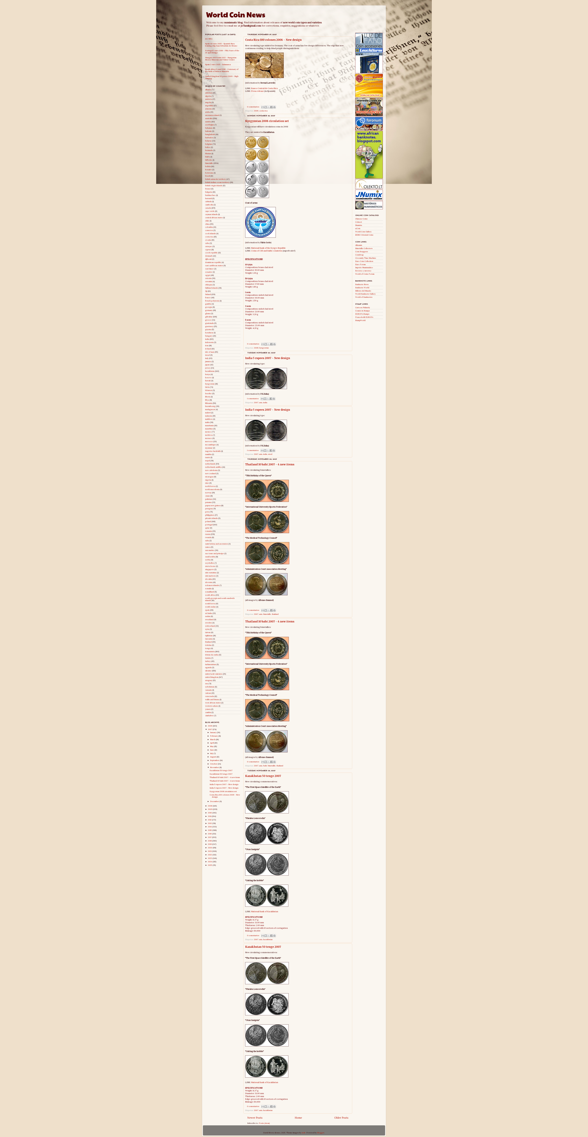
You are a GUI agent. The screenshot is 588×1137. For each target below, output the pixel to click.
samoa (208, 547)
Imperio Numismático (364, 267)
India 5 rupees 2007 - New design (267, 358)
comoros (209, 230)
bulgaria (208, 192)
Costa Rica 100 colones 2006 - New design (273, 40)
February (214, 736)
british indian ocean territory (217, 182)
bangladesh (210, 134)
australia (208, 118)
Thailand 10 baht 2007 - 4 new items (269, 464)
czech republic (211, 252)
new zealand (210, 473)
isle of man (209, 352)
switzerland (210, 626)
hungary (208, 336)
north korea (210, 486)
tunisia (208, 658)
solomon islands (212, 585)
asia (260, 402)
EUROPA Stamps (362, 314)
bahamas (208, 128)
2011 (210, 816)
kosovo (208, 377)
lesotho (208, 393)
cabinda (208, 201)
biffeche (208, 160)
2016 (210, 834)
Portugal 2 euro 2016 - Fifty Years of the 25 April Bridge (222, 51)
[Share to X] (268, 107)
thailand (275, 614)
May (212, 746)
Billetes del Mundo (363, 291)
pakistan (208, 499)
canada (208, 208)
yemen (208, 709)
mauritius (209, 429)
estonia (208, 278)
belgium (208, 144)
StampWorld (360, 320)
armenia (208, 109)
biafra (207, 157)
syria (207, 629)
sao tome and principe (214, 553)
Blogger (320, 1132)
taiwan (208, 632)
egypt (207, 275)
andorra (208, 99)
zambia (208, 712)
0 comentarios (253, 107)
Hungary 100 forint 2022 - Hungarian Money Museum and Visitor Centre (220, 58)
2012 (210, 820)
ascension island (212, 115)
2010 (210, 813)
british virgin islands (213, 185)
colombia (209, 227)
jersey (207, 368)
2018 (210, 841)
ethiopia (208, 284)
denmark (208, 256)
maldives (208, 419)
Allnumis (358, 245)
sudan (207, 616)
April (212, 743)
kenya (207, 374)
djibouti (208, 259)
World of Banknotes (363, 297)
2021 (210, 851)
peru (207, 512)
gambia (208, 304)
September (215, 760)
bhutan (208, 153)
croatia (208, 240)
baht (265, 765)
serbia (207, 560)
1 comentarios (253, 398)
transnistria (210, 651)
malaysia (208, 416)
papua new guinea (213, 505)
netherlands (210, 464)
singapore (209, 569)
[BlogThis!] (265, 107)
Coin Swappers (361, 251)
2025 (210, 865)
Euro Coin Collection (364, 261)
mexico (208, 432)
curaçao (208, 246)
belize (207, 147)
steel (270, 454)
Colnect (358, 222)
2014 (210, 826)
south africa (210, 595)
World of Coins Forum (364, 274)
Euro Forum (360, 264)
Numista (358, 225)
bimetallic (267, 614)
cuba (207, 243)
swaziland (209, 619)
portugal (209, 524)
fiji (206, 291)
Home (298, 1117)
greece (208, 320)
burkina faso (210, 195)
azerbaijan (209, 125)
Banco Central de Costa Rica (264, 88)
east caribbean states (214, 265)
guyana (208, 329)
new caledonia (211, 470)
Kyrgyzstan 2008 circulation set (267, 121)
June (212, 750)
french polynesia (212, 301)
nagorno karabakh (213, 451)
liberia (207, 396)
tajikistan (209, 635)
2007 (256, 402)
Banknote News (362, 284)
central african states (214, 217)
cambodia (209, 204)
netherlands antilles (213, 467)
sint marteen (210, 576)
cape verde (210, 211)
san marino (209, 550)
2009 (210, 809)
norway (208, 492)
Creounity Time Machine (365, 258)
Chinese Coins (361, 219)
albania (208, 89)
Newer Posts (254, 1117)
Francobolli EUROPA (364, 317)
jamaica (208, 361)
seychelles (209, 563)
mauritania (209, 425)
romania (208, 531)
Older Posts (341, 1117)
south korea (210, 603)
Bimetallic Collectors (364, 248)
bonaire (208, 169)
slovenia (208, 582)
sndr (303, 1132)
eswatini (208, 281)
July (212, 753)
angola (208, 102)
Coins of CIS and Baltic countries (266, 250)
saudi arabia (210, 556)
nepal (207, 460)
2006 (256, 111)
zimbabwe (209, 715)
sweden (208, 623)
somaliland (209, 592)
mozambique (210, 444)
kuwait (208, 380)
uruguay (208, 680)
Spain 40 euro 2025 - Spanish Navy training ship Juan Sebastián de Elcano (221, 44)
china (207, 224)
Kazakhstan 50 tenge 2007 (263, 776)
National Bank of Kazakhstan (264, 911)
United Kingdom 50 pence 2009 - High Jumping (221, 77)
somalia (208, 588)
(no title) (208, 39)
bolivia (208, 166)
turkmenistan (210, 664)
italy (207, 358)
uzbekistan (209, 687)
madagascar (210, 409)
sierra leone (210, 566)
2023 (210, 858)
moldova (208, 435)
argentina (209, 105)
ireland (208, 349)
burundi (208, 198)
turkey (208, 661)
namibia (208, 454)
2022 (210, 855)
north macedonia (212, 489)
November (214, 767)
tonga (207, 648)
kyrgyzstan (264, 348)
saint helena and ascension (216, 544)
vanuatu (208, 690)
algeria (208, 96)
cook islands (210, 233)
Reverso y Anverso (363, 271)
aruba (207, 112)
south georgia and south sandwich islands (220, 599)
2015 (210, 830)
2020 (210, 847)
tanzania (208, 639)
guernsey (209, 326)
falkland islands (211, 288)
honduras (209, 332)
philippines (209, 515)
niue (207, 483)
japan (207, 364)
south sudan (210, 607)
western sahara (211, 706)
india (265, 402)
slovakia (208, 579)
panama (208, 502)
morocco (209, 441)
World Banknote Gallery (365, 294)
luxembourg (210, 406)
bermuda (209, 150)
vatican (208, 693)
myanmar (209, 448)
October (214, 764)
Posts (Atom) (264, 1123)
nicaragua (209, 476)
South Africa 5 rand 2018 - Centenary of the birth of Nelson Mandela (221, 70)
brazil (207, 176)
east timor (209, 269)
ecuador (208, 272)
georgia (208, 307)
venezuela (209, 696)
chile (207, 221)
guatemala (209, 323)
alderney (209, 93)
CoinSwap (359, 255)
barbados (209, 137)
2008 (256, 348)
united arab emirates (213, 674)
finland (208, 294)
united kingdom (211, 677)
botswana (209, 173)
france (208, 297)
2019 (210, 844)
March (213, 739)
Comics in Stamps (362, 311)
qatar (207, 528)
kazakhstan (268, 939)
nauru (207, 457)
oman (207, 496)
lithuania (208, 403)
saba (207, 540)
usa (206, 683)
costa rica (263, 111)
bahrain (208, 131)
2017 (210, 837)
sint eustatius (210, 572)
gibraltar (208, 317)
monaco (208, 438)
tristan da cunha (212, 655)
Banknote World (362, 287)
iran (206, 345)
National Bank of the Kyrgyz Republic (268, 248)
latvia (207, 387)
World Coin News (235, 14)
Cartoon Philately (362, 307)
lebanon (208, 390)
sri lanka (208, 613)
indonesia (209, 342)
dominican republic (213, 262)
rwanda (208, 537)
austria (208, 121)
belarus (208, 141)
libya (207, 400)
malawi (208, 412)
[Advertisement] (297, 99)
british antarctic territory (215, 179)
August (213, 757)
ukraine (208, 670)
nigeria (208, 480)
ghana (207, 313)
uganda (208, 667)
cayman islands (211, 214)
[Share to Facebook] (271, 107)
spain (207, 610)
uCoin (357, 228)
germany (209, 310)
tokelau (208, 645)
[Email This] (262, 107)
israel (207, 355)
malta (207, 422)
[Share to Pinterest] (274, 107)
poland (208, 521)
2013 (210, 823)
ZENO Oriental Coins (364, 235)
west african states (213, 703)
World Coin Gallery (363, 231)
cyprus (208, 249)
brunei (208, 189)
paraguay (209, 508)
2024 (210, 861)
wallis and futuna (212, 699)
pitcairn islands (211, 518)
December (214, 801)
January (213, 732)
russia (207, 534)
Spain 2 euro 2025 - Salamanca (218, 64)
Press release (257, 91)
